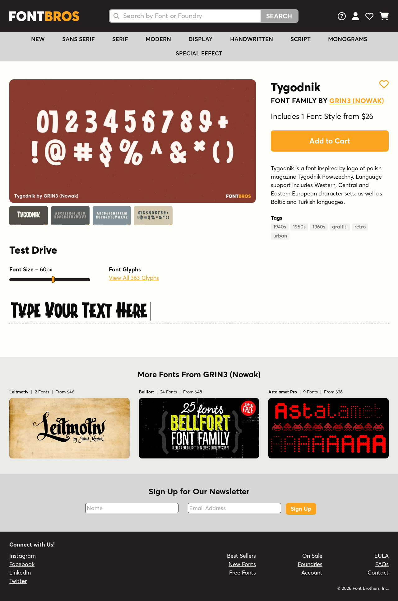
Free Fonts (242, 572)
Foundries (310, 564)
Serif (120, 39)
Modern (158, 39)
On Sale (312, 555)
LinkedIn (20, 572)
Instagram (22, 555)
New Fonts (242, 564)
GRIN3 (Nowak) (356, 100)
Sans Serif (78, 39)
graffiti (340, 226)
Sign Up (301, 508)
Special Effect (199, 53)
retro (360, 226)
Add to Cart (329, 140)
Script (300, 39)
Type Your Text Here (79, 309)
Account (311, 572)
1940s (279, 226)
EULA (381, 555)
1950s (299, 226)
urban (280, 235)
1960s (318, 226)
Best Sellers (241, 555)
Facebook (22, 564)
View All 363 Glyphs (134, 277)
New (38, 39)
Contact (378, 572)
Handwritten (251, 39)
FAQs (382, 564)
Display (200, 39)
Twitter (18, 581)
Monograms (347, 39)
